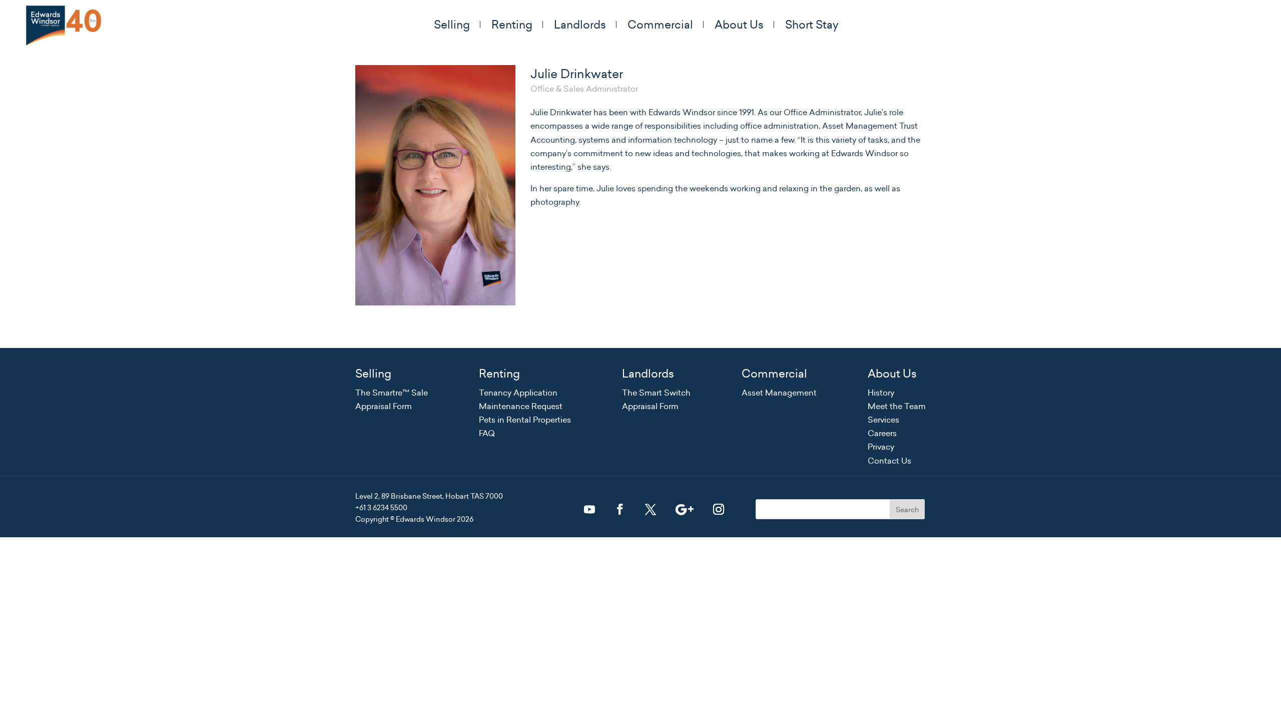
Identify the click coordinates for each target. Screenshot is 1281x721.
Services (883, 419)
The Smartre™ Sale (391, 392)
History (881, 392)
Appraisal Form (383, 406)
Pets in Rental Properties (525, 419)
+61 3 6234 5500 (381, 508)
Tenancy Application (518, 392)
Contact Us (889, 460)
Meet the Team (897, 406)
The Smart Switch (656, 392)
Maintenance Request (520, 406)
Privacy (881, 446)
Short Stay (812, 24)
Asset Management (779, 392)
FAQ (487, 433)
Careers (882, 433)
